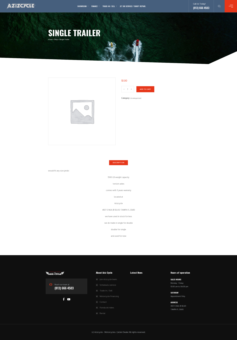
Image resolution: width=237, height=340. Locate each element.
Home (50, 39)
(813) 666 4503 (64, 288)
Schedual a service (108, 285)
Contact (103, 302)
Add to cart (145, 89)
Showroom (82, 6)
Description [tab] (118, 163)
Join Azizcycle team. (108, 279)
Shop (56, 39)
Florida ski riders (107, 307)
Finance (94, 6)
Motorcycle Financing (109, 296)
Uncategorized (135, 98)
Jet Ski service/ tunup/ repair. (133, 6)
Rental (102, 313)
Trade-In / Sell (108, 6)
